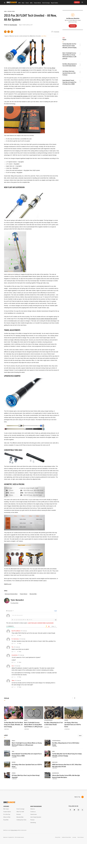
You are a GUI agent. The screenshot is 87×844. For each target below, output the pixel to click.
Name (26, 423)
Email (26, 416)
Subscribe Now (43, 430)
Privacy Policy (28, 434)
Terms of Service (35, 434)
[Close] (63, 406)
